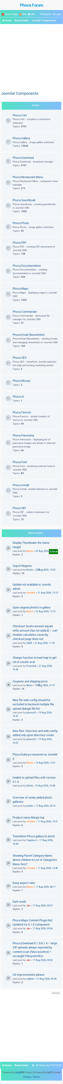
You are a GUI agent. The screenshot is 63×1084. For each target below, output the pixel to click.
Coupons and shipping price (30, 681)
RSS (24, 14)
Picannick (31, 665)
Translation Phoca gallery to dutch (34, 836)
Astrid (29, 785)
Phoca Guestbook (24, 200)
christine (30, 592)
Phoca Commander (25, 311)
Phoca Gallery (21, 138)
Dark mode (19, 901)
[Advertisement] (31, 57)
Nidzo (29, 685)
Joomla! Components (19, 93)
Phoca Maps (20, 288)
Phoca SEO (20, 357)
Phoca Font (20, 462)
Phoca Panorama (23, 435)
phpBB (19, 1072)
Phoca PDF (19, 242)
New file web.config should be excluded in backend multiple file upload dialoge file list (33, 704)
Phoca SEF (19, 508)
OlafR (29, 643)
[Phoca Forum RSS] (20, 14)
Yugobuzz (31, 840)
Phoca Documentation (27, 265)
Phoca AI (18, 396)
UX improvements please (28, 974)
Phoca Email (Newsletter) (29, 334)
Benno (29, 551)
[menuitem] (31, 14)
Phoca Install (21, 485)
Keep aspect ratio (24, 883)
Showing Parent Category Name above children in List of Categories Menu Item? (35, 860)
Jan (28, 905)
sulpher (30, 978)
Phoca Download (23, 157)
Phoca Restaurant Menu (28, 177)
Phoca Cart (20, 115)
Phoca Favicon (22, 412)
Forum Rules (11, 14)
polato (29, 805)
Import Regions (22, 565)
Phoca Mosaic (22, 380)
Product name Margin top (28, 817)
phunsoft (31, 712)
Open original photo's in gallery (31, 607)
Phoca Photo (21, 223)
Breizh (29, 569)
